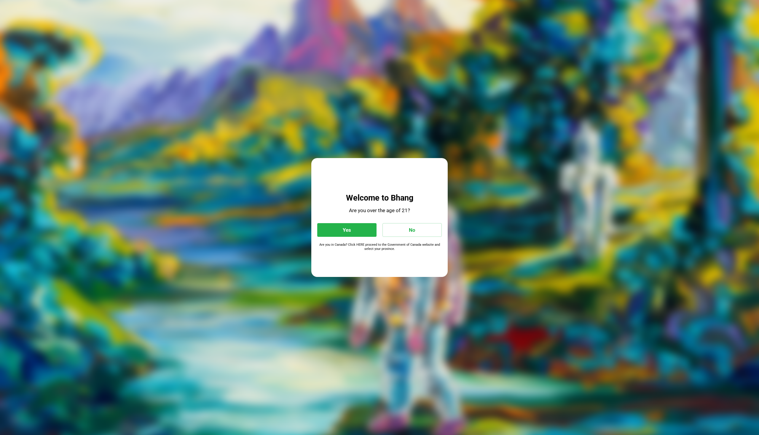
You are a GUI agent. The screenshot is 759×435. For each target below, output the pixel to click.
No (412, 230)
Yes (347, 230)
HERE (360, 245)
